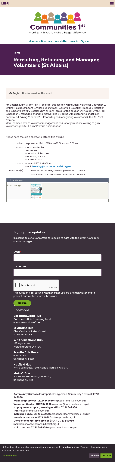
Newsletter (61, 41)
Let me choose (9, 455)
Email (16, 251)
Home (17, 52)
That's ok (106, 455)
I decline (94, 455)
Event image (16, 180)
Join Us (74, 41)
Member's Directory (40, 41)
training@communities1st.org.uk (51, 166)
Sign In (85, 41)
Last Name (19, 266)
